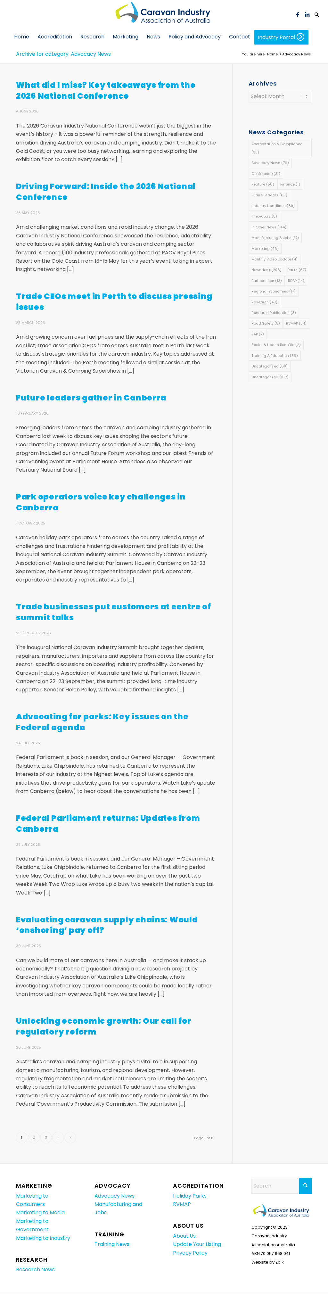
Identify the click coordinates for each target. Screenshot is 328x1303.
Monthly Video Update (274, 259)
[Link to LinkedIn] (307, 14)
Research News (35, 1269)
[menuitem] (317, 14)
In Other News (268, 227)
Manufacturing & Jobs (275, 237)
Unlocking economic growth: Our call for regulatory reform (104, 1026)
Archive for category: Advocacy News (63, 54)
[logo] (164, 14)
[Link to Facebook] (297, 14)
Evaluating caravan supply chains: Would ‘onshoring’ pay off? (107, 925)
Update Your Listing (197, 1244)
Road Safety (265, 323)
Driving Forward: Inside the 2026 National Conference (106, 192)
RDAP (296, 280)
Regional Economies (273, 291)
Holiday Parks (190, 1196)
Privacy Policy (190, 1253)
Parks (297, 269)
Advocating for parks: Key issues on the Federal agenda (102, 722)
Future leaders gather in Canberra (91, 397)
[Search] (317, 15)
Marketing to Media (40, 1212)
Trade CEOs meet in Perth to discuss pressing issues (114, 302)
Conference (265, 173)
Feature (262, 184)
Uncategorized (270, 377)
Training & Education (274, 355)
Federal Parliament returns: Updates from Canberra (108, 823)
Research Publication (273, 312)
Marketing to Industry (43, 1238)
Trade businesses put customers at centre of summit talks (113, 612)
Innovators (264, 216)
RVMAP (296, 323)
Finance (290, 184)
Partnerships (266, 280)
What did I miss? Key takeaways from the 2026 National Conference (106, 90)
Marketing (265, 248)
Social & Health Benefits (276, 344)
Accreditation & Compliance (276, 148)
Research (264, 302)
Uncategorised (269, 366)
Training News (111, 1244)
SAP (257, 334)
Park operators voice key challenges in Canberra (101, 502)
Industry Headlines (273, 205)
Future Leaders (269, 195)
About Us (184, 1236)
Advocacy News (270, 162)
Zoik (279, 1262)
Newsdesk (266, 269)
